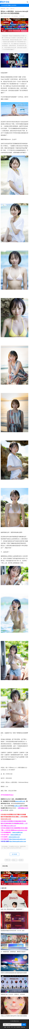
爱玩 (6, 866)
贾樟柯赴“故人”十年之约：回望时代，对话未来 (13, 994)
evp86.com (17, 805)
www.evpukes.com (14, 837)
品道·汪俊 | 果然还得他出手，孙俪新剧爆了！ (12, 909)
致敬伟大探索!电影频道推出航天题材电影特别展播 (14, 972)
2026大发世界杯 (11, 5)
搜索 (24, 1024)
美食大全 (12, 8)
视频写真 (23, 1027)
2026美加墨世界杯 (4, 5)
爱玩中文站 (4, 2)
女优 (15, 1027)
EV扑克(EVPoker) (8, 795)
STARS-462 (7, 860)
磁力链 (8, 1027)
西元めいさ (14, 860)
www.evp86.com (20, 801)
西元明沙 (21, 860)
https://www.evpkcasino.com (17, 839)
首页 (8, 8)
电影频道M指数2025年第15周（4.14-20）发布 (12, 930)
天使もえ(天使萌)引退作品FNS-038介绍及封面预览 (14, 1016)
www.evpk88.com (17, 832)
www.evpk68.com (16, 834)
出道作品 (18, 1027)
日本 (12, 1027)
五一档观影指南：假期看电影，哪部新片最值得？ (13, 951)
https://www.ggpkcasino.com (17, 841)
